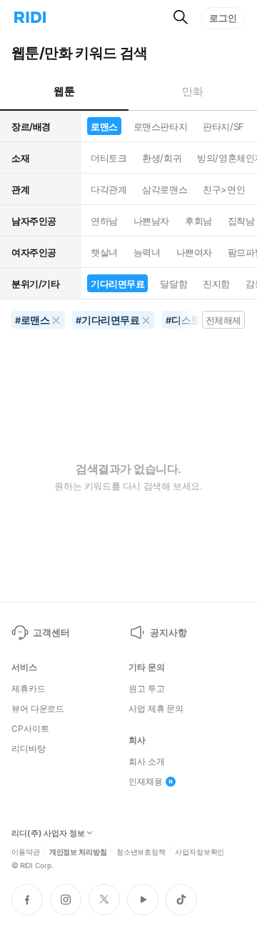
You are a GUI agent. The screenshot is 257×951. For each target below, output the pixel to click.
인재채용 (145, 782)
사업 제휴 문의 (155, 709)
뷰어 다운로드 (37, 709)
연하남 (104, 220)
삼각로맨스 (164, 189)
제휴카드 (28, 689)
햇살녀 (104, 252)
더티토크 (108, 158)
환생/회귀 (161, 158)
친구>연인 (224, 189)
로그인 (223, 18)
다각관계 (108, 189)
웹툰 (64, 91)
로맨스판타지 (160, 126)
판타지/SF (223, 126)
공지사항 (168, 632)
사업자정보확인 (199, 851)
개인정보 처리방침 (78, 851)
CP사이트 (30, 729)
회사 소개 (146, 762)
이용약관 (25, 851)
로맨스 (104, 126)
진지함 (216, 283)
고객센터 (51, 632)
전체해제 (223, 320)
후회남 (198, 220)
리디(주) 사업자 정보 (48, 833)
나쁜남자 (151, 220)
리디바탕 (28, 749)
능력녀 (147, 252)
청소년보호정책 (141, 851)
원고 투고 (146, 689)
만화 (192, 91)
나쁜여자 (194, 252)
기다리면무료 (117, 283)
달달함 (173, 283)
